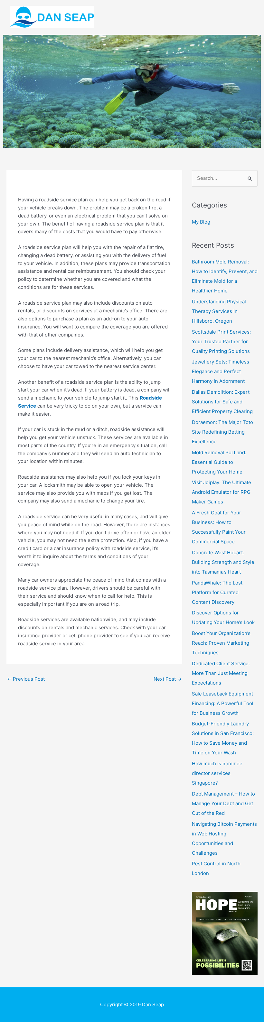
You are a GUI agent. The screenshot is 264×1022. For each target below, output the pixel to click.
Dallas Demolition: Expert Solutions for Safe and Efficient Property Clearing (222, 401)
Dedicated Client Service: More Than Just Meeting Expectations (221, 673)
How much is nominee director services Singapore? (217, 773)
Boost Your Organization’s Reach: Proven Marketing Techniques (221, 643)
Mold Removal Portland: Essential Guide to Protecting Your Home (219, 462)
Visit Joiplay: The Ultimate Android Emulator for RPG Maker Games (221, 492)
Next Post (168, 679)
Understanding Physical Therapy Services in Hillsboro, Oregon (219, 311)
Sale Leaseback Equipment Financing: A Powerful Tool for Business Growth (222, 703)
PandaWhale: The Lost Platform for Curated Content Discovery (217, 592)
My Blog (201, 222)
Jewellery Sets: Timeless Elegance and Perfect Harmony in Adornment (220, 371)
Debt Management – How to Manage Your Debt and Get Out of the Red (223, 803)
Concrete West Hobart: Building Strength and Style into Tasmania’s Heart (223, 562)
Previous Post (26, 679)
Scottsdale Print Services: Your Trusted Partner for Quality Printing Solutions (221, 341)
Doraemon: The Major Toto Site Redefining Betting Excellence (222, 432)
